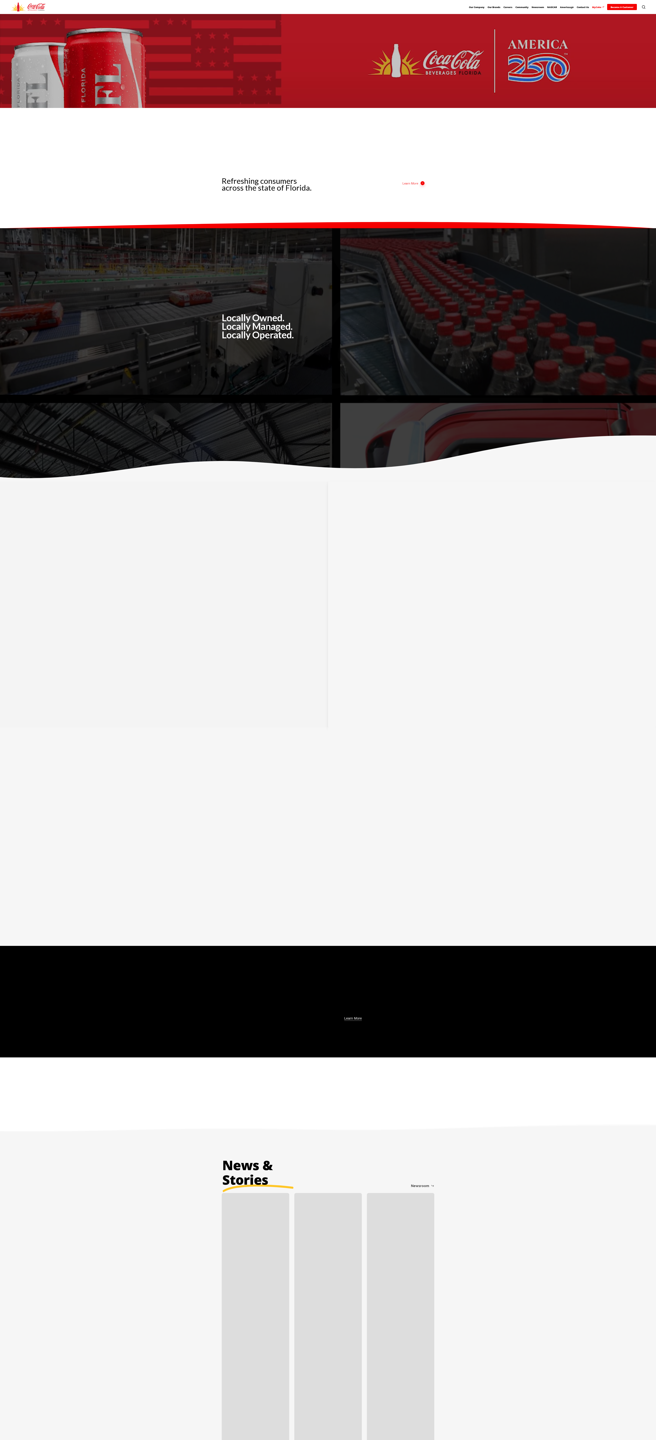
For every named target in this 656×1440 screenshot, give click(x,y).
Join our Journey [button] (79, 621)
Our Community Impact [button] (413, 821)
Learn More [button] (410, 183)
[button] (237, 349)
